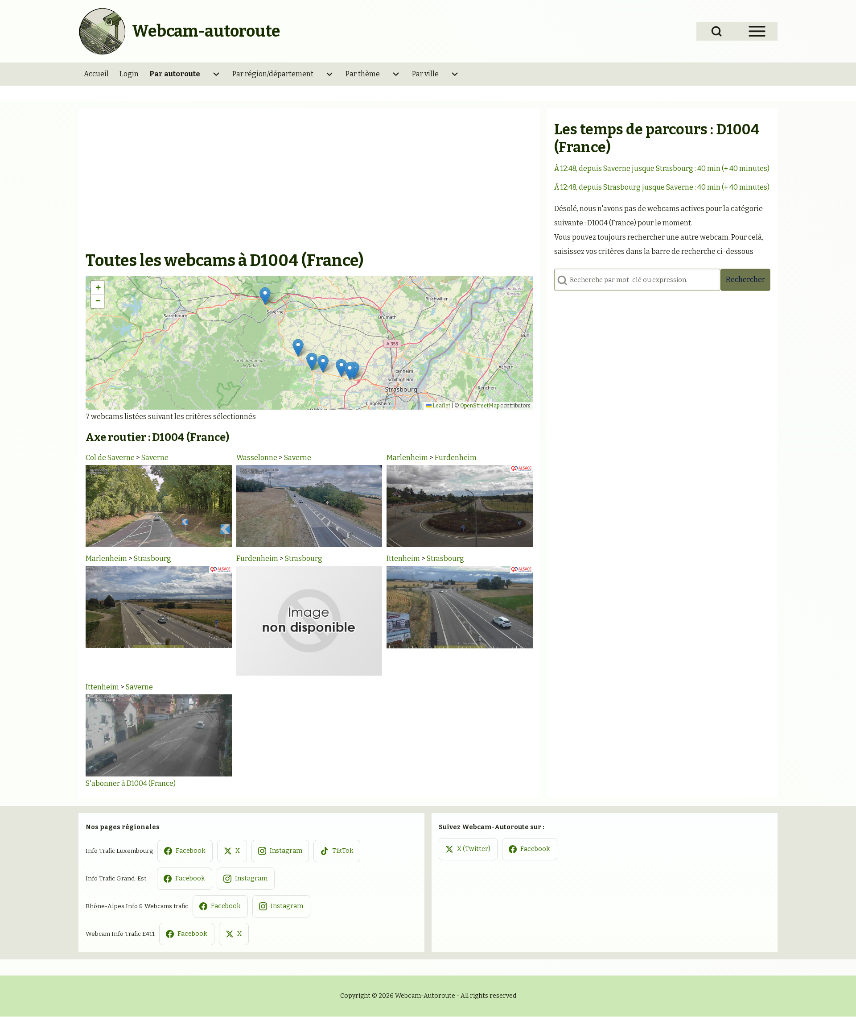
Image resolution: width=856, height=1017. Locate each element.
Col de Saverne (110, 457)
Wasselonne (256, 457)
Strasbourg (152, 558)
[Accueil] (102, 31)
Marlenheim (407, 457)
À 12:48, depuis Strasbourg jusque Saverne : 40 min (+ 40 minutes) (662, 187)
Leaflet (441, 406)
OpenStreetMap (479, 406)
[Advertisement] (309, 182)
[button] (265, 296)
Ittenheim (403, 558)
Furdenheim (456, 457)
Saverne (155, 457)
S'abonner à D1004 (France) (131, 783)
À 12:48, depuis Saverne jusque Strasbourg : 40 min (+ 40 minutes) (662, 168)
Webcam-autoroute (206, 31)
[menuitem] (96, 74)
